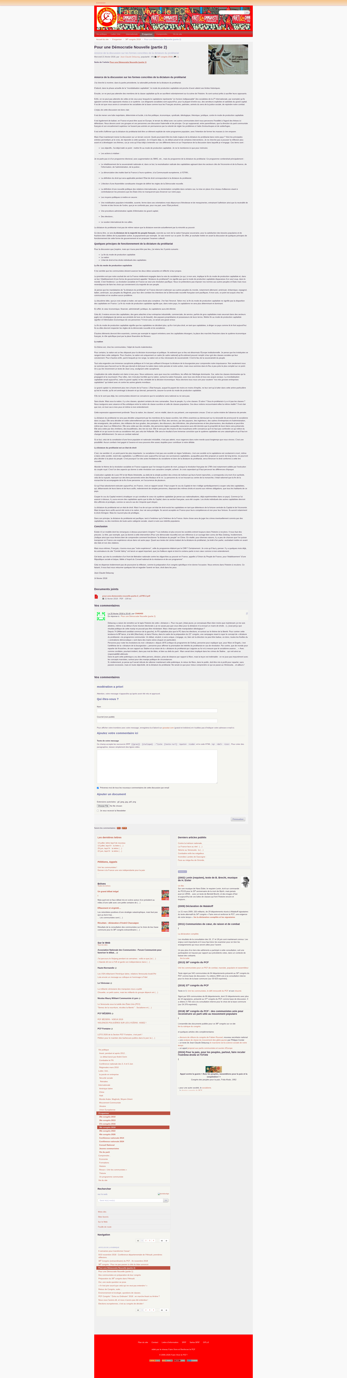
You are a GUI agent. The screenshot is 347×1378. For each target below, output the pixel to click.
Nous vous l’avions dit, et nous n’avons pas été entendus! (123, 1300)
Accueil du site (102, 39)
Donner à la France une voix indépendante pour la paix (121, 870)
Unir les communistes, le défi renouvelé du (208, 991)
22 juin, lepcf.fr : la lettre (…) (110, 851)
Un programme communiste (111, 1177)
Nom (99, 707)
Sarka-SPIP (195, 1342)
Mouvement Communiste (110, 1103)
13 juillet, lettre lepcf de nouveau (111, 843)
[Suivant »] (166, 1240)
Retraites (104, 1081)
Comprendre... (162, 34)
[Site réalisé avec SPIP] (192, 1361)
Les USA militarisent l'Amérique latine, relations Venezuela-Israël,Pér (127, 974)
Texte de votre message (108, 741)
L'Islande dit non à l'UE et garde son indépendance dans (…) (124, 962)
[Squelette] (179, 1361)
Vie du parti (104, 1152)
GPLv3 (206, 1342)
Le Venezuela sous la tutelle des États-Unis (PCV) (119, 1004)
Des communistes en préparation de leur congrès (119, 1275)
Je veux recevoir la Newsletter (113, 811)
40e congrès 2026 (107, 1134)
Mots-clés (102, 1212)
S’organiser (147, 34)
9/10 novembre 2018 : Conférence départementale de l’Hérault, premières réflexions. (130, 1256)
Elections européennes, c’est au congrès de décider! (121, 1304)
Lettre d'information (170, 1342)
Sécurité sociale (106, 1078)
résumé (238, 991)
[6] (162, 1240)
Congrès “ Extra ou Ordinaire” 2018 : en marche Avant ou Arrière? (129, 1296)
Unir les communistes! (107, 867)
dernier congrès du (192, 1090)
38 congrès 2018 (133, 39)
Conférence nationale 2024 (111, 1141)
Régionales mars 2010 (109, 1067)
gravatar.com (168, 728)
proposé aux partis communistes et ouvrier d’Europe (210, 1048)
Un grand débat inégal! (108, 893)
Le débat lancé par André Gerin (113, 1057)
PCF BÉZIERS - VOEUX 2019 (110, 1019)
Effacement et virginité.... (109, 908)
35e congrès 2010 (107, 1117)
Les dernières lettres (109, 837)
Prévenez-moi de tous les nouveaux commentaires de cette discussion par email (134, 788)
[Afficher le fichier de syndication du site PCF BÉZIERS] (112, 1014)
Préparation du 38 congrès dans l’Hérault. (116, 1278)
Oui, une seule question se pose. (112, 1282)
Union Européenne (107, 1110)
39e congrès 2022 (107, 1131)
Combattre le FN (106, 1060)
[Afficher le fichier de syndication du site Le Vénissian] (111, 983)
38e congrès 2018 (107, 1127)
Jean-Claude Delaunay (130, 57)
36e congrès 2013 (107, 1120)
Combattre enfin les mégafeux (191, 853)
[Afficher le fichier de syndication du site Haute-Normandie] (116, 968)
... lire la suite (183, 958)
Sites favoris (103, 1217)
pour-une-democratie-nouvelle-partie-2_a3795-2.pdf (126, 596)
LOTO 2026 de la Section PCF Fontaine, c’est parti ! (120, 1034)
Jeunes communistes (109, 1148)
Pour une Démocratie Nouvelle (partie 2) (138, 616)
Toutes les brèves (104, 886)
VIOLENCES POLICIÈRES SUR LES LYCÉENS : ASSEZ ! (122, 1023)
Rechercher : (224, 8)
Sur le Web (102, 1222)
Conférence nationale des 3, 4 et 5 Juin (116, 1064)
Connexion (100, 3)
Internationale (132, 34)
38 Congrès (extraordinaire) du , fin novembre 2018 (123, 1260)
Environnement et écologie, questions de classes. (119, 1293)
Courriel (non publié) (106, 717)
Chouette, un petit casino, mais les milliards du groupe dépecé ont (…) (128, 992)
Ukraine (102, 1106)
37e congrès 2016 (107, 1124)
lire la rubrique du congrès (189, 1026)
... (98, 873)
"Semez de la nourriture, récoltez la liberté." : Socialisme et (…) (125, 1007)
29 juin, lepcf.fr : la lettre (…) (110, 848)
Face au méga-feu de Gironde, (191, 860)
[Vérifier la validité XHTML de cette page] (154, 1361)
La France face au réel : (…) (190, 846)
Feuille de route (104, 1227)
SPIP (184, 1342)
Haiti (101, 1096)
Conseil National (107, 1145)
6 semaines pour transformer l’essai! (114, 1251)
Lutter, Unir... (116, 34)
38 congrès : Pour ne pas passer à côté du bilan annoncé (123, 1264)
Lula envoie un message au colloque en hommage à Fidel (122, 977)
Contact (155, 1342)
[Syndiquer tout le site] (167, 1361)
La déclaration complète (188, 934)
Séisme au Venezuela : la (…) (190, 850)
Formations (104, 1163)
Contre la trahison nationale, (190, 843)
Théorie (102, 1173)
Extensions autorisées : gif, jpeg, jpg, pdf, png (116, 802)
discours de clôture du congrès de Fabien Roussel (201, 1037)
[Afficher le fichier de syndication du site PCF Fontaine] (112, 1029)
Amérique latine (106, 1088)
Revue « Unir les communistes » (113, 1170)
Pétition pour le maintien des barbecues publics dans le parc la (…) (126, 1038)
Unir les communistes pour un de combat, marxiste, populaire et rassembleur (213, 968)
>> (247, 12)
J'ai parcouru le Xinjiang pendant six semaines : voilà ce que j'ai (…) (127, 958)
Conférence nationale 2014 (111, 1138)
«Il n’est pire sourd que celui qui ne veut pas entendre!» (122, 1285)
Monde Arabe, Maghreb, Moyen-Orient (115, 1099)
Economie (103, 1159)
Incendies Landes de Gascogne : (192, 857)
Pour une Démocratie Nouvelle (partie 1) (128, 62)
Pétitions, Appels (107, 862)
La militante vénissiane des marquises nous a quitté (120, 989)
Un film (181, 886)
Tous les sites (102, 945)
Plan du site (143, 1342)
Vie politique (101, 34)
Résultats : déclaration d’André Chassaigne (118, 923)
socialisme (206, 1088)
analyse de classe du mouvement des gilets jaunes (205, 1040)
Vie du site (177, 34)
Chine (101, 1092)
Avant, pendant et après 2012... (112, 1053)
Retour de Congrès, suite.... (110, 1289)
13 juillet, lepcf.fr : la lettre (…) (110, 846)
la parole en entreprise (109, 1074)
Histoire (102, 1166)
